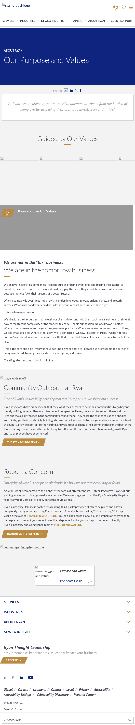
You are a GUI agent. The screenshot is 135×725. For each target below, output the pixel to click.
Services (8, 20)
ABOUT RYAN (14, 622)
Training (76, 20)
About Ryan (96, 20)
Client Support (122, 20)
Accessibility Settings (17, 694)
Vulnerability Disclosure (52, 694)
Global (8, 689)
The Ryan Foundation (22, 442)
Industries (27, 20)
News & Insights (52, 20)
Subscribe (12, 660)
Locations (39, 689)
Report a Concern (85, 694)
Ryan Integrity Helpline (23, 533)
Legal (70, 689)
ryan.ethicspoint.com (42, 516)
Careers (23, 689)
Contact (56, 689)
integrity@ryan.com (68, 525)
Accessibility (102, 689)
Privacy (84, 689)
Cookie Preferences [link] (13, 709)
